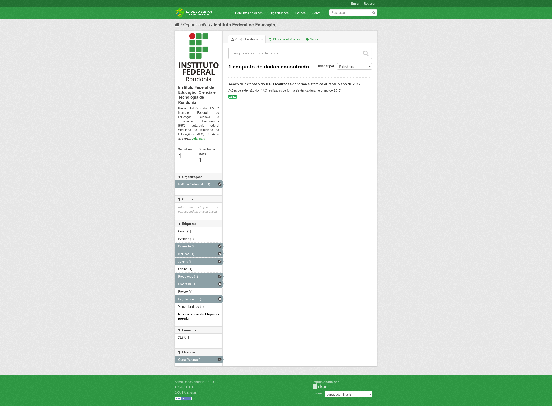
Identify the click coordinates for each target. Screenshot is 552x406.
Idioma (318, 393)
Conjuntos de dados (249, 13)
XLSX (232, 96)
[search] (366, 53)
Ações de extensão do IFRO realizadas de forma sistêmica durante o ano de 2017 (294, 83)
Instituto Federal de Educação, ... (248, 24)
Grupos (300, 13)
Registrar (369, 3)
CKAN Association (187, 392)
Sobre (316, 13)
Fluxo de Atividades (286, 39)
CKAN (320, 386)
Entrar (355, 3)
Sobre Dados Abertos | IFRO (194, 382)
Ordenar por (325, 66)
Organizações (279, 13)
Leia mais (198, 138)
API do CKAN (184, 387)
